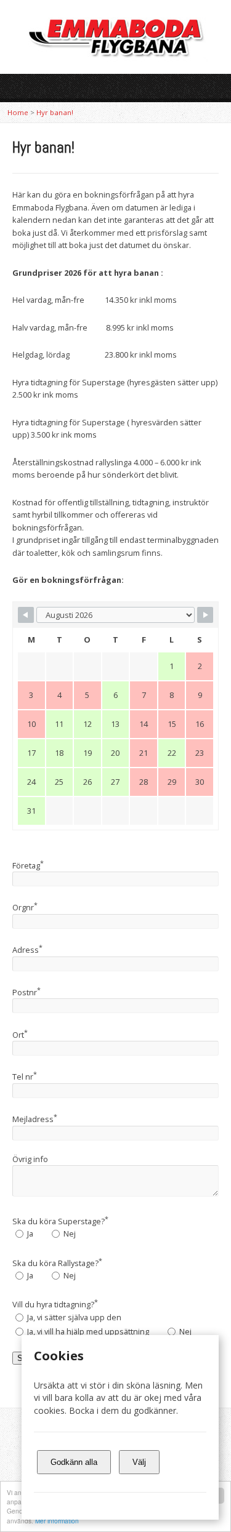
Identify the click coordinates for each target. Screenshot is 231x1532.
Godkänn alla (74, 1462)
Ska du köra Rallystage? (57, 1263)
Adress (27, 949)
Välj (139, 1462)
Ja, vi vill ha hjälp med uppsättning (87, 1331)
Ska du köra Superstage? (60, 1221)
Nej (69, 1233)
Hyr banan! (54, 112)
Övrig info (30, 1159)
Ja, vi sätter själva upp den (73, 1317)
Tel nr (24, 1076)
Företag (28, 865)
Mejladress (34, 1119)
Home (17, 112)
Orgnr (25, 907)
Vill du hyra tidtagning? (55, 1304)
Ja (29, 1233)
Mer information (57, 1520)
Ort (20, 1034)
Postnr (26, 992)
